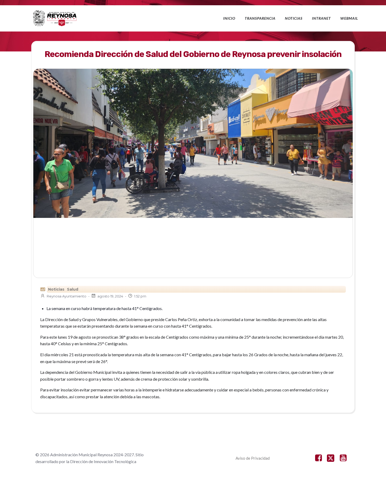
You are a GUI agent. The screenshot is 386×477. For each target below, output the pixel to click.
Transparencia (260, 18)
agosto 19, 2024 (110, 296)
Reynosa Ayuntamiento (66, 296)
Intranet (321, 18)
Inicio (229, 18)
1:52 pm (140, 296)
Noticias (293, 18)
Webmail (349, 18)
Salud (72, 289)
